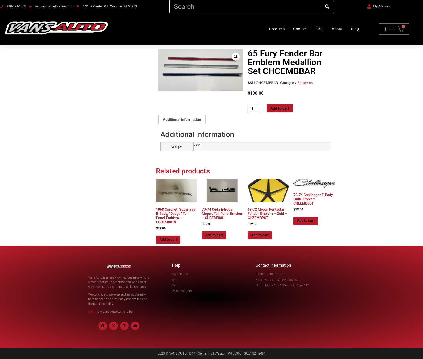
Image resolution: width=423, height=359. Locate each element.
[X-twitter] (113, 326)
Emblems (305, 82)
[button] (236, 57)
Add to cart (279, 108)
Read (91, 311)
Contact (300, 29)
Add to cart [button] (168, 239)
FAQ (319, 29)
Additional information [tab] (182, 119)
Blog (355, 29)
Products (277, 29)
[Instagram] (124, 326)
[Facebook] (102, 326)
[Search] (327, 6)
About (337, 29)
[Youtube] (135, 326)
